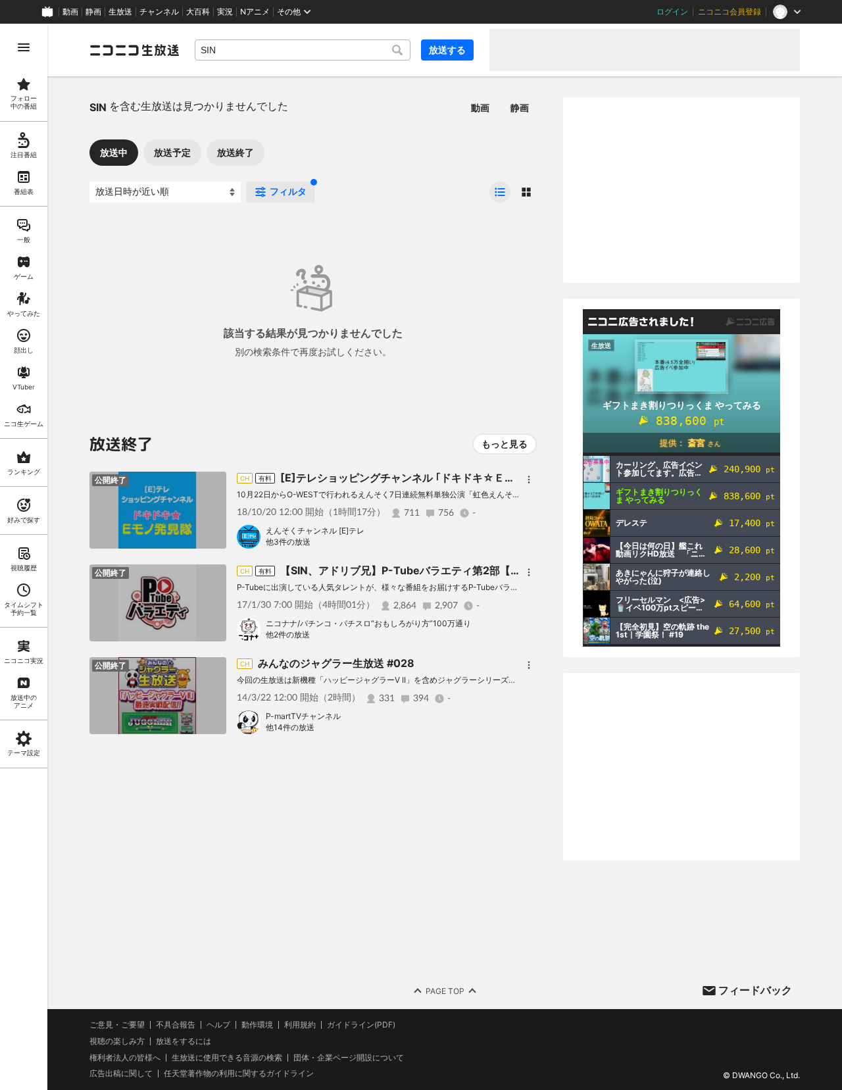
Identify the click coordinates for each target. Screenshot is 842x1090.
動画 (70, 12)
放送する (447, 49)
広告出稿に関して (121, 1073)
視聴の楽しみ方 (117, 1041)
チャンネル (159, 12)
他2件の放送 (288, 634)
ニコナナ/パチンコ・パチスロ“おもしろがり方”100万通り (368, 623)
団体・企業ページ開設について (348, 1058)
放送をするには (183, 1041)
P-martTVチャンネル (303, 716)
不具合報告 (175, 1025)
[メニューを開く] (24, 47)
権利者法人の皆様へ (125, 1057)
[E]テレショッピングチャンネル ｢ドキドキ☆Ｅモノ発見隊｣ (421, 477)
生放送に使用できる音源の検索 (227, 1058)
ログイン (672, 12)
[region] (23, 557)
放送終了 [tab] (235, 152)
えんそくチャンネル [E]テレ (315, 530)
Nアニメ (255, 12)
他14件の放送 (290, 727)
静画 (93, 12)
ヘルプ (218, 1025)
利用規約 (300, 1025)
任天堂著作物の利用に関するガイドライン (239, 1074)
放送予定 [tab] (172, 152)
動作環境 (257, 1025)
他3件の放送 (288, 542)
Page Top (445, 991)
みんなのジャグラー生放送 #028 (336, 663)
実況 (225, 12)
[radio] (499, 192)
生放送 (120, 12)
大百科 (198, 12)
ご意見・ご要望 (117, 1024)
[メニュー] (529, 479)
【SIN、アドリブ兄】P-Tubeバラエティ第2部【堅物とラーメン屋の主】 (453, 570)
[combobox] (302, 50)
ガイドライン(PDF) (361, 1025)
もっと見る (505, 443)
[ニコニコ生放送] (134, 50)
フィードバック (755, 990)
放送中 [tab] (114, 152)
